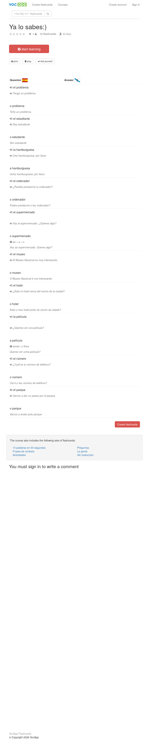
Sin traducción (85, 455)
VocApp (67, 34)
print (15, 61)
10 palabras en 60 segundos (29, 447)
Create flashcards (42, 4)
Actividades (19, 455)
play (29, 61)
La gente (82, 451)
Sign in (136, 4)
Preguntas (83, 447)
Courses (63, 4)
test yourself (46, 61)
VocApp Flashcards (20, 733)
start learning (31, 49)
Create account (118, 4)
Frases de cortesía (23, 451)
